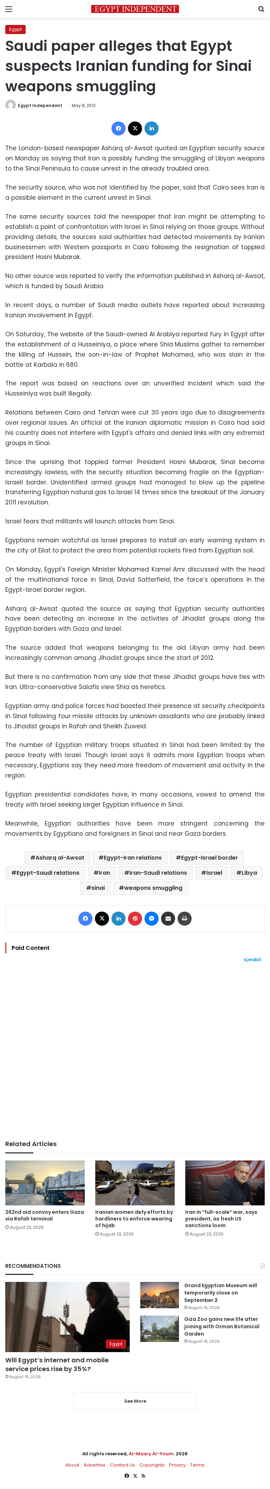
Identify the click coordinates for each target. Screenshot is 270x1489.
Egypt (15, 29)
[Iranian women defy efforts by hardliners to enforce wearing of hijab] (135, 1182)
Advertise (94, 1465)
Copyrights (152, 1465)
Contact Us (122, 1465)
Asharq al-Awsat (60, 858)
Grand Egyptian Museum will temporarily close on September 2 (220, 1293)
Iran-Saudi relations (158, 873)
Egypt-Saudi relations (48, 873)
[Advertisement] (135, 1051)
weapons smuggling (153, 888)
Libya (249, 873)
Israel (214, 873)
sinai (98, 888)
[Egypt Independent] (135, 9)
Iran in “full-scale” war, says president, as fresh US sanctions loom (221, 1219)
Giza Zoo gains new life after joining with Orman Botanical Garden (221, 1326)
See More (135, 1401)
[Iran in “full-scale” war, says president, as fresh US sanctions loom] (225, 1182)
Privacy (177, 1465)
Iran (104, 873)
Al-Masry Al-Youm (151, 1453)
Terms (197, 1465)
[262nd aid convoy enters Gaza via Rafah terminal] (45, 1182)
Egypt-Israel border (209, 858)
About (72, 1465)
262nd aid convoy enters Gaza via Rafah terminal (44, 1215)
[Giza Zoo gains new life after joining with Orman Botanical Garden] (159, 1329)
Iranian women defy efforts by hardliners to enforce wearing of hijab (134, 1219)
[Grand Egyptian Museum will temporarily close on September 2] (159, 1295)
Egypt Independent (40, 105)
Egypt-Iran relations (133, 858)
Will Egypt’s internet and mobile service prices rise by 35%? (57, 1364)
